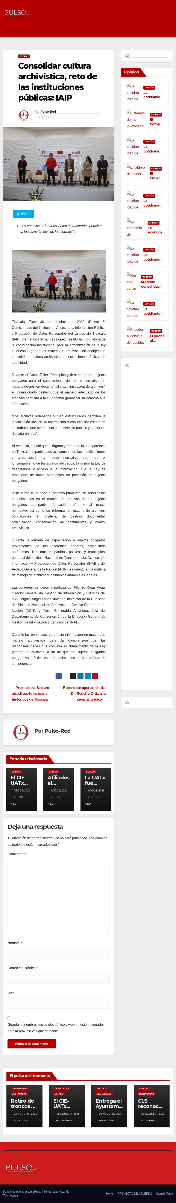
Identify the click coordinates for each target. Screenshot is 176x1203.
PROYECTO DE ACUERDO (134, 1193)
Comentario (17, 854)
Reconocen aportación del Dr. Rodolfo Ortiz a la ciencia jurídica (84, 693)
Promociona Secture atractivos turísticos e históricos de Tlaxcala (30, 693)
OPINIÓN (149, 87)
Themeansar (11, 1195)
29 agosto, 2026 (25, 1114)
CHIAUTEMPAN (19, 1088)
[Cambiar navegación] (169, 30)
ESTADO (24, 56)
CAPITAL (143, 1088)
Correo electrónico (23, 968)
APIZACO (101, 1088)
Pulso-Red (48, 111)
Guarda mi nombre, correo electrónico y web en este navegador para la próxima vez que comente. (56, 1028)
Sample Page (164, 1193)
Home (110, 1193)
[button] (160, 30)
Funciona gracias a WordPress (22, 1191)
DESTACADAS (19, 1094)
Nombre (15, 943)
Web (11, 993)
